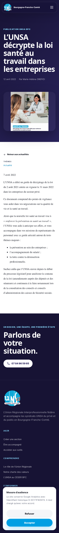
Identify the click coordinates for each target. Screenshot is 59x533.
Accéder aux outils (12, 450)
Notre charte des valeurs (16, 472)
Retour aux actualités (18, 154)
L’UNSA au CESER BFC (15, 477)
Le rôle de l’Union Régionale (17, 466)
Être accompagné (12, 444)
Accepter (29, 522)
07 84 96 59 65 (20, 363)
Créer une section (12, 439)
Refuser (29, 513)
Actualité (7, 165)
